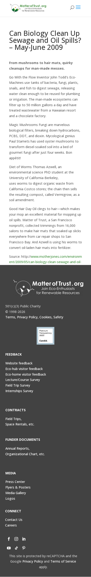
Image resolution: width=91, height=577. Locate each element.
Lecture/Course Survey (22, 379)
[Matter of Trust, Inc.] (48, 288)
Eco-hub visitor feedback (24, 369)
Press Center (15, 481)
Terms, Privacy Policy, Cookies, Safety (34, 317)
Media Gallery (15, 493)
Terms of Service (63, 561)
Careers (11, 525)
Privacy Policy (32, 561)
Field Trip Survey (17, 385)
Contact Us (13, 519)
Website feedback (18, 363)
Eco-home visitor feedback (25, 374)
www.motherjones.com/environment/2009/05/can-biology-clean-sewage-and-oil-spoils (45, 262)
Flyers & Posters (18, 487)
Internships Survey (19, 391)
